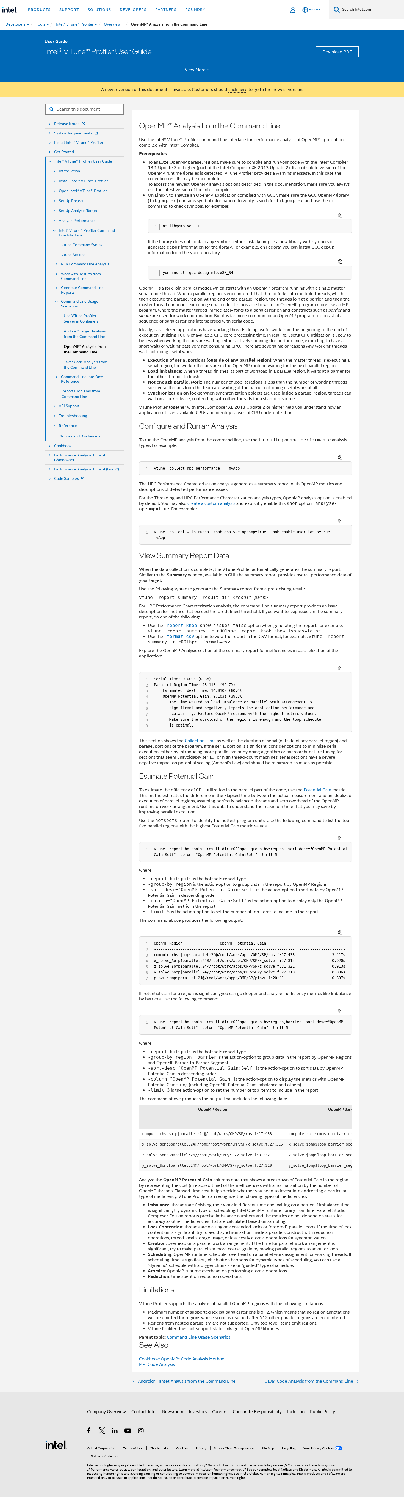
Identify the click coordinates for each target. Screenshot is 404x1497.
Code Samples (66, 478)
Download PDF (337, 52)
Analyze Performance (77, 220)
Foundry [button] (195, 9)
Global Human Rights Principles (272, 1473)
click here (237, 89)
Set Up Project (71, 201)
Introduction (69, 171)
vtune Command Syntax (82, 244)
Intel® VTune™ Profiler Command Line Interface (87, 233)
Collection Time (200, 741)
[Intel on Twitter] (102, 1432)
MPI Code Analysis (157, 1364)
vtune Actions (73, 254)
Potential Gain (317, 790)
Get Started (64, 152)
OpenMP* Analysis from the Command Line (85, 349)
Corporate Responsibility (257, 1412)
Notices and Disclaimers (80, 436)
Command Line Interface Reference (82, 379)
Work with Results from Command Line (81, 276)
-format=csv (179, 636)
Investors (198, 1412)
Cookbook (62, 446)
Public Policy (322, 1412)
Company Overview (106, 1412)
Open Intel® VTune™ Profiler (83, 191)
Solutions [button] (99, 9)
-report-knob (180, 625)
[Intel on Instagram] (141, 1432)
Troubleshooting (73, 416)
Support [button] (69, 9)
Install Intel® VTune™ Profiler (78, 142)
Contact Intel (144, 1412)
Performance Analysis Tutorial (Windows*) (79, 457)
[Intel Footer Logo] (56, 1444)
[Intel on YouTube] (128, 1432)
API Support (69, 406)
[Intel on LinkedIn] (115, 1432)
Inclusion (296, 1412)
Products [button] (39, 9)
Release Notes (66, 124)
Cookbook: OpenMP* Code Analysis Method (182, 1359)
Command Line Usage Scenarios (79, 304)
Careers (219, 1412)
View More (195, 70)
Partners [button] (165, 9)
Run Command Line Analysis (85, 264)
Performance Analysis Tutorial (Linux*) (86, 469)
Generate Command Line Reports (82, 290)
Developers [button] (133, 9)
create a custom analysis (211, 503)
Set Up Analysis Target (78, 210)
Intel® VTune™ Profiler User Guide (83, 161)
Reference (68, 425)
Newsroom (172, 1412)
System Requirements (73, 133)
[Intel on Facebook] (89, 1432)
